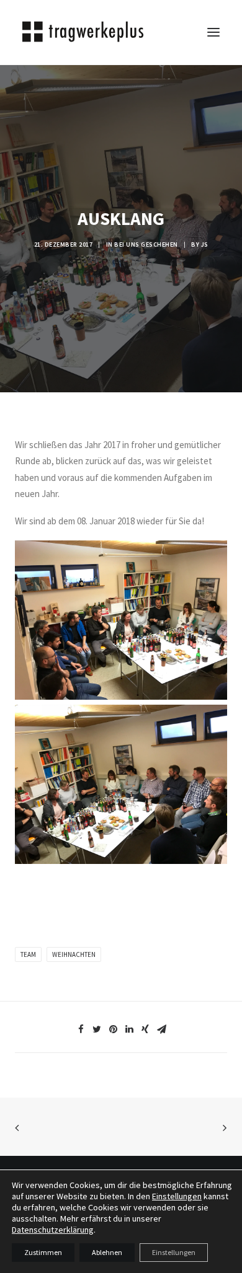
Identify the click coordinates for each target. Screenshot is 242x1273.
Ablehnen (107, 1252)
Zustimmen (43, 1252)
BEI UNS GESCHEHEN (146, 244)
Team (28, 954)
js (204, 244)
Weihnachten (74, 954)
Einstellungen (177, 1196)
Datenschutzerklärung (53, 1229)
